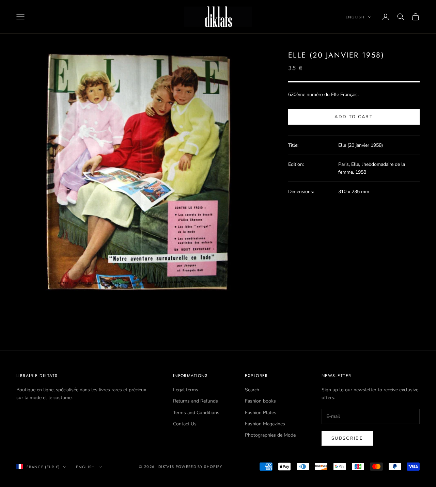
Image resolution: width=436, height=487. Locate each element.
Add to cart (353, 117)
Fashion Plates (260, 412)
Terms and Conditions (196, 412)
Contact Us (185, 424)
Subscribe (347, 438)
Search (252, 390)
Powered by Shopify (199, 466)
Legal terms (185, 390)
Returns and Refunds (195, 401)
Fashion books (260, 401)
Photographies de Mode (270, 435)
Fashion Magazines (265, 424)
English (355, 17)
